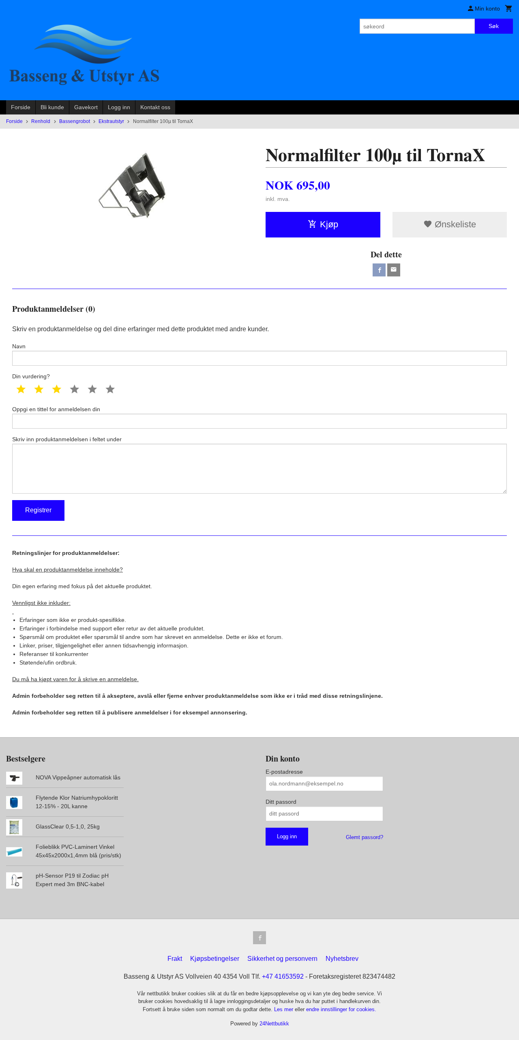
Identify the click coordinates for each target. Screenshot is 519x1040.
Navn (19, 346)
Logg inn (119, 107)
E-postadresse (284, 771)
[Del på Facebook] (379, 269)
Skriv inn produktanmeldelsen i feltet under (67, 439)
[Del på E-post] (393, 269)
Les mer (284, 1009)
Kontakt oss (155, 107)
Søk (494, 26)
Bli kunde (52, 107)
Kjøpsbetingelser (214, 958)
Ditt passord (281, 801)
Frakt (174, 958)
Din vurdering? (31, 376)
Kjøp (329, 224)
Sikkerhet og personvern (282, 958)
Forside (20, 107)
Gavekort (86, 107)
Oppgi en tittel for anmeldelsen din (56, 409)
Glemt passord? (364, 837)
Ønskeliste (454, 224)
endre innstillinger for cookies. (341, 1009)
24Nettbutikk (274, 1024)
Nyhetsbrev (342, 958)
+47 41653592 (283, 976)
